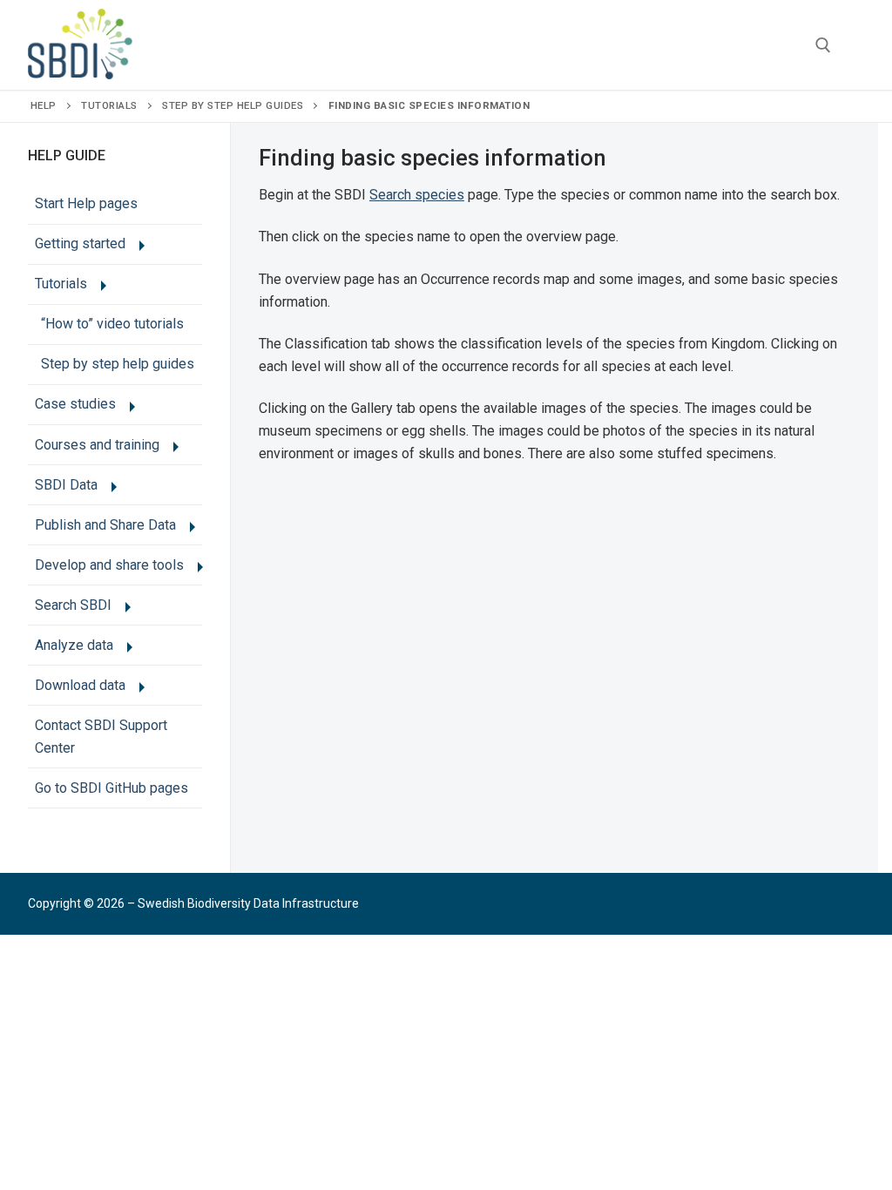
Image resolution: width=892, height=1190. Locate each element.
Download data (80, 685)
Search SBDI (73, 605)
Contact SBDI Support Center (101, 736)
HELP (43, 105)
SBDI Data (66, 485)
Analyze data (74, 645)
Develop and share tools (109, 565)
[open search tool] (823, 45)
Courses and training (97, 444)
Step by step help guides (232, 105)
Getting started (80, 243)
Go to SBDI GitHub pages (111, 788)
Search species (416, 194)
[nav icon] (854, 45)
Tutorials (109, 105)
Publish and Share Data (105, 525)
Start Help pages (86, 203)
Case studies (75, 404)
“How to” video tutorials (112, 323)
